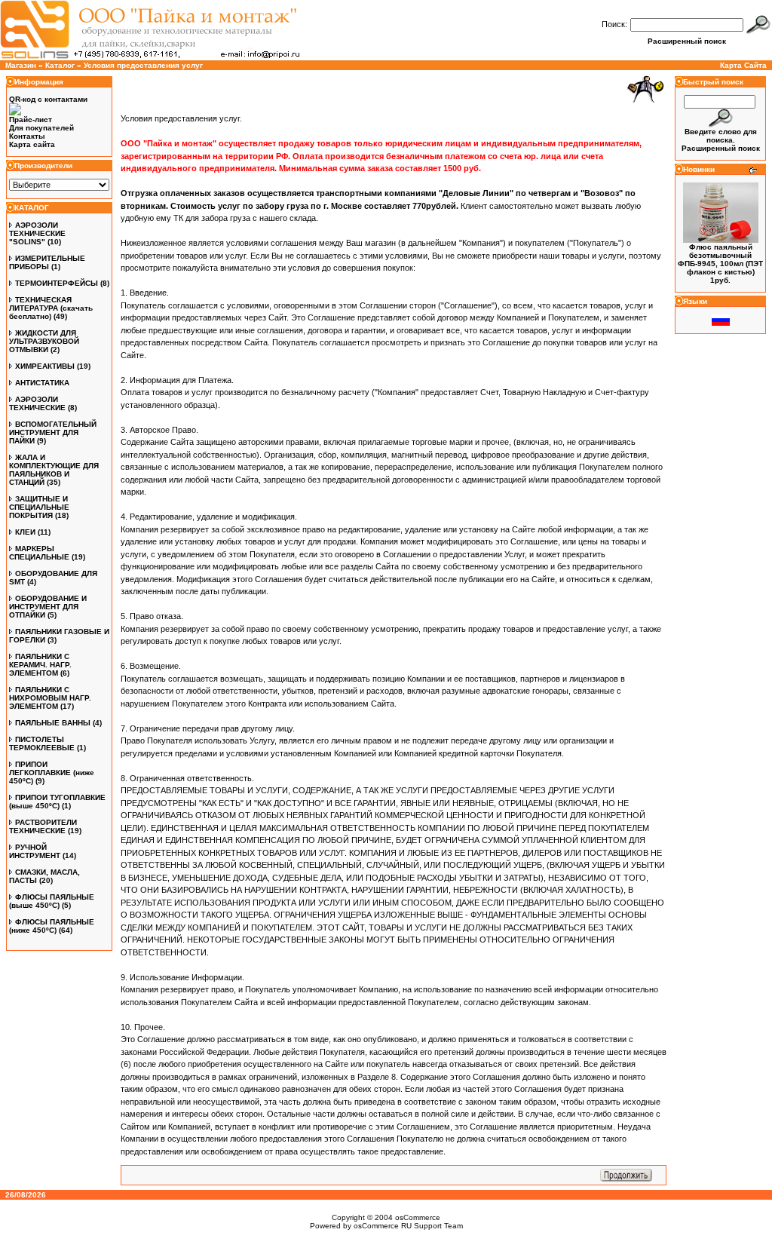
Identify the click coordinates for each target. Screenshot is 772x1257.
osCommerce (417, 1217)
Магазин (20, 65)
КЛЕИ (25, 532)
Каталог (60, 65)
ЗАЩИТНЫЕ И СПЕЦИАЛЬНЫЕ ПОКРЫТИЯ (39, 507)
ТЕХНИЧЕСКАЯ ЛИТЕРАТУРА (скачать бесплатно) (51, 308)
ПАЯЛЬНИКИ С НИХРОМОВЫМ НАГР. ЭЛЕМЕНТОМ (50, 697)
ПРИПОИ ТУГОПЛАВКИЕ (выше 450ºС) (57, 801)
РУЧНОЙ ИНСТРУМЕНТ (34, 851)
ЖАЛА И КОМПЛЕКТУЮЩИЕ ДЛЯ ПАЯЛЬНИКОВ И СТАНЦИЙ (54, 469)
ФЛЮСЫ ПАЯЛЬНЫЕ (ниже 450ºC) (51, 926)
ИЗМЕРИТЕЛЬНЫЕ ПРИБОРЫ (47, 262)
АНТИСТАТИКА (42, 383)
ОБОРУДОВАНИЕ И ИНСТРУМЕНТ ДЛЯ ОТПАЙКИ (48, 606)
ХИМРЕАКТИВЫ (45, 366)
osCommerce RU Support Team (408, 1226)
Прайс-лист (30, 119)
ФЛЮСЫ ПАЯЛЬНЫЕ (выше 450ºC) (51, 901)
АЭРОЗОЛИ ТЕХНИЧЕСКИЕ (37, 403)
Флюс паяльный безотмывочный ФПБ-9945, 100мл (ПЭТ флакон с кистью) (720, 259)
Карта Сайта (743, 65)
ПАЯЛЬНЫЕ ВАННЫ (52, 723)
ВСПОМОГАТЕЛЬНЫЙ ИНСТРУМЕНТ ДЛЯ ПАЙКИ (52, 432)
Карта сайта (32, 144)
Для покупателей (41, 128)
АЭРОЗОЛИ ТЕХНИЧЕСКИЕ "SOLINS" (37, 233)
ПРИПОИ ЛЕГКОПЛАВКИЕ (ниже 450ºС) (51, 772)
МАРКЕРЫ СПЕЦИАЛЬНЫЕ (39, 552)
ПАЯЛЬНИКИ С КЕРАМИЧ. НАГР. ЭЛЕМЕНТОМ (40, 664)
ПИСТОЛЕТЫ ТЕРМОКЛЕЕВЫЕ (42, 743)
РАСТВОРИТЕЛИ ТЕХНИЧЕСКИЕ (43, 826)
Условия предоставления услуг (143, 65)
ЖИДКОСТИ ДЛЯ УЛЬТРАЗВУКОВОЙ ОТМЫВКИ (44, 341)
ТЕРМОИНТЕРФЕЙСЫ (56, 283)
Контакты (27, 136)
